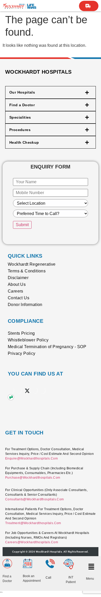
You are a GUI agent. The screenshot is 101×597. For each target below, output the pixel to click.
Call (48, 577)
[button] (91, 566)
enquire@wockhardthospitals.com (31, 458)
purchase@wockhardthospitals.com (32, 477)
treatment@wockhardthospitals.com (33, 523)
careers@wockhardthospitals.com (31, 542)
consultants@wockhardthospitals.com (34, 499)
